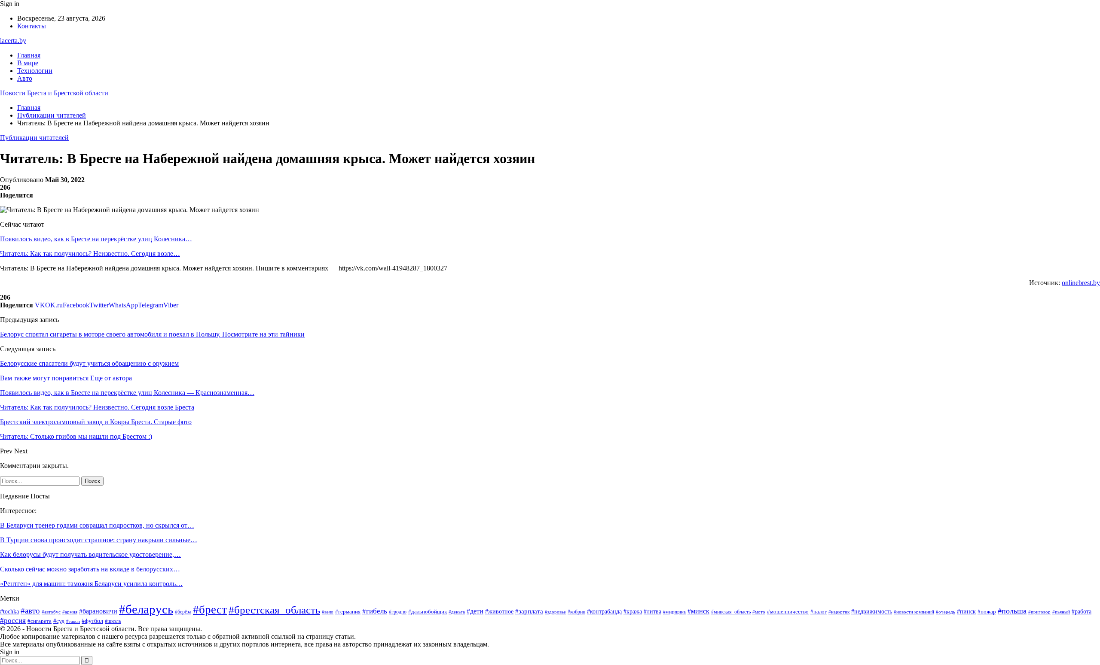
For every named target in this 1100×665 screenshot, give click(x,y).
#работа (1081, 611)
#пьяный (1061, 611)
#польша (1012, 611)
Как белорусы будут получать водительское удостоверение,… (90, 554)
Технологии (34, 70)
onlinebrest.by (1081, 282)
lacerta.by (13, 40)
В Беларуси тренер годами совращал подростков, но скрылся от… (97, 525)
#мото (758, 611)
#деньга (457, 611)
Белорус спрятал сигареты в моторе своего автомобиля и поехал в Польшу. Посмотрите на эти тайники (152, 334)
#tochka (9, 611)
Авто (24, 78)
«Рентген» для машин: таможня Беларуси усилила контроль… (91, 583)
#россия (13, 620)
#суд (58, 621)
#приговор (1039, 611)
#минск (698, 611)
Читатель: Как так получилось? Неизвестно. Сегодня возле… (90, 253)
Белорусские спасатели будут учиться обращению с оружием (89, 363)
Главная (28, 55)
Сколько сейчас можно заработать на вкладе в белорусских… (90, 569)
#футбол (92, 620)
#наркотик (838, 611)
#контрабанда (604, 611)
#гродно (397, 612)
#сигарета (40, 621)
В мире (27, 63)
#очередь (945, 612)
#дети (475, 611)
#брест (210, 609)
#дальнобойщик (427, 611)
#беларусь (146, 609)
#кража (632, 611)
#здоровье (555, 611)
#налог (818, 611)
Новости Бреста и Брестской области (54, 93)
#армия (69, 611)
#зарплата (529, 611)
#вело (327, 611)
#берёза (183, 612)
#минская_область (731, 612)
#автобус (51, 611)
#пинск (966, 611)
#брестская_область (274, 610)
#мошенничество (788, 611)
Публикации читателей (34, 137)
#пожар (987, 612)
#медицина (674, 611)
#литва (652, 611)
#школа (113, 621)
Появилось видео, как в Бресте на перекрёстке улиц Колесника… (96, 239)
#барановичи (98, 611)
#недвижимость (871, 611)
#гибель (374, 611)
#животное (499, 611)
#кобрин (576, 612)
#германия (348, 611)
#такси (73, 621)
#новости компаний (914, 611)
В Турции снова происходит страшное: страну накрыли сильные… (98, 540)
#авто (30, 610)
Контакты (31, 26)
